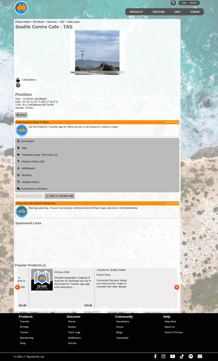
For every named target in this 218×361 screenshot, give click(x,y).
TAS (62, 21)
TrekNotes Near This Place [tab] (39, 154)
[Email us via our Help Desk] (199, 357)
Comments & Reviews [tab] (34, 188)
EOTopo (24, 326)
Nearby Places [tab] (32, 161)
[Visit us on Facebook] (155, 357)
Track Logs (74, 332)
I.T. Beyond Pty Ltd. (33, 356)
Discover (158, 11)
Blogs (119, 332)
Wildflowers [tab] (28, 168)
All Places (38, 21)
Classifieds (122, 337)
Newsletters (122, 321)
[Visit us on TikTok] (182, 357)
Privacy (178, 332)
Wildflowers (74, 337)
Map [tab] (24, 148)
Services (52, 21)
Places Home (22, 21)
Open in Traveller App (61, 196)
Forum (195, 11)
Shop (23, 343)
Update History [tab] (30, 182)
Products (136, 11)
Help (177, 11)
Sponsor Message (172, 122)
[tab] (97, 141)
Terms (167, 332)
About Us (169, 326)
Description (27, 141)
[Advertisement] (97, 243)
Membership (27, 337)
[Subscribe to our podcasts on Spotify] (190, 357)
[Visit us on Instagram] (163, 357)
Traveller (25, 321)
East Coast (73, 21)
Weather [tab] (26, 175)
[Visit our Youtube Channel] (172, 357)
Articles (72, 343)
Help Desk (170, 321)
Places (72, 321)
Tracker (24, 332)
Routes (72, 326)
